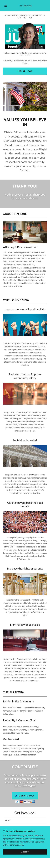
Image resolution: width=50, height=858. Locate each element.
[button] (5, 5)
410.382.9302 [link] (26, 5)
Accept (25, 852)
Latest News (25, 71)
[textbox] (25, 820)
